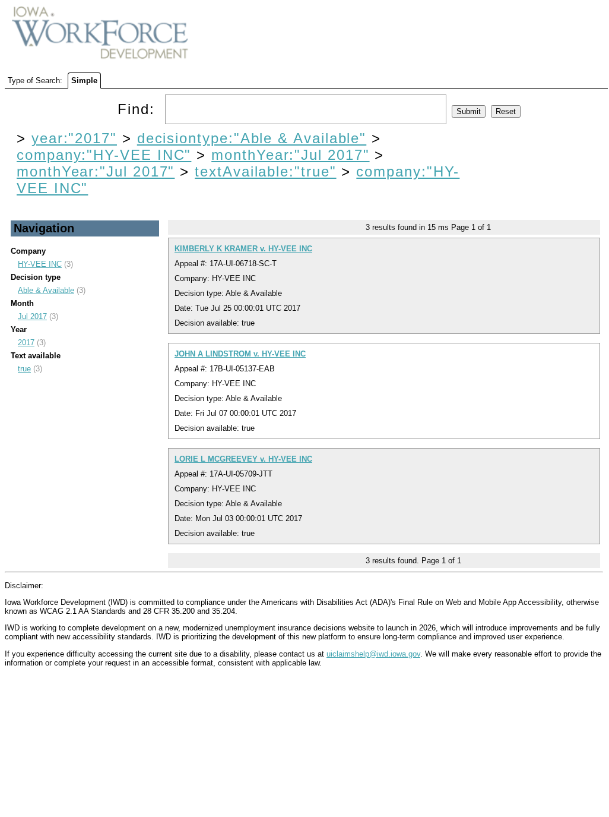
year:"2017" (74, 138)
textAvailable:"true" (265, 171)
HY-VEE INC (40, 264)
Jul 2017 (32, 316)
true (24, 368)
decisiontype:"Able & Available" (252, 138)
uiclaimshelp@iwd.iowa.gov (373, 653)
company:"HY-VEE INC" (104, 155)
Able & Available (46, 290)
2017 (26, 342)
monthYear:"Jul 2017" (290, 155)
